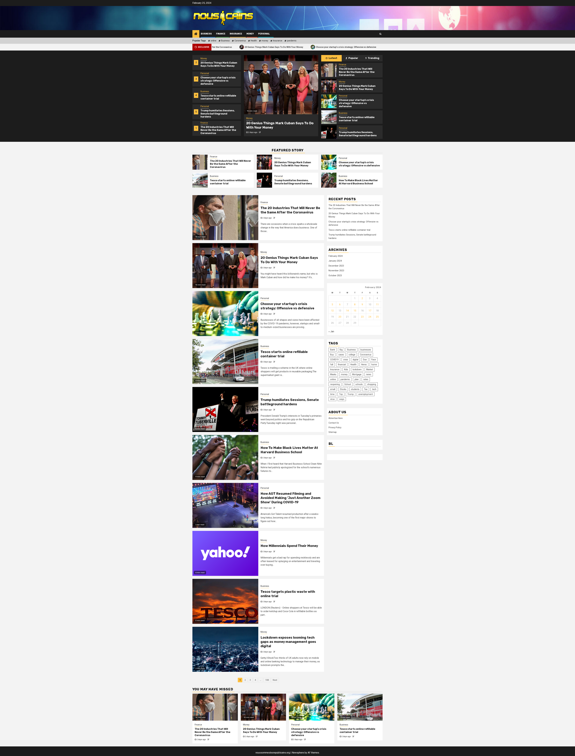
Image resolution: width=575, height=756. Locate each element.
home (374, 364)
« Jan (331, 331)
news (368, 374)
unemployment (365, 394)
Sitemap (333, 432)
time (332, 394)
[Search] (380, 34)
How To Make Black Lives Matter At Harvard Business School (358, 182)
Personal (264, 34)
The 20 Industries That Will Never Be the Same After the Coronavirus (218, 113)
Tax (365, 389)
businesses (365, 349)
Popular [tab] (353, 58)
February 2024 (335, 256)
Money (250, 34)
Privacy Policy (335, 427)
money (265, 40)
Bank (332, 349)
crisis (345, 359)
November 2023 (336, 270)
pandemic (291, 40)
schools (359, 384)
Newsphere (298, 752)
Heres (364, 364)
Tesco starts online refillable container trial (353, 46)
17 (370, 310)
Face (373, 359)
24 (370, 316)
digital (355, 359)
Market (369, 369)
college (352, 354)
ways (341, 399)
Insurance (236, 34)
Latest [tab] (332, 58)
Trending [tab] (373, 58)
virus (332, 399)
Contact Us (334, 422)
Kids (346, 369)
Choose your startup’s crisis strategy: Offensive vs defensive (289, 46)
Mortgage (356, 374)
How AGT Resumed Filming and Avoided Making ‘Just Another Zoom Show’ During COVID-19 (290, 498)
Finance (220, 34)
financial (342, 364)
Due (365, 359)
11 (377, 304)
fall (331, 364)
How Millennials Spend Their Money (289, 546)
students (355, 389)
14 (347, 310)
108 (267, 680)
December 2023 (336, 265)
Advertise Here (336, 418)
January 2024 (335, 260)
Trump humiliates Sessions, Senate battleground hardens (218, 97)
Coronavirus (240, 40)
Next (275, 680)
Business (206, 34)
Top (341, 394)
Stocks (343, 389)
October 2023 (335, 275)
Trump (350, 394)
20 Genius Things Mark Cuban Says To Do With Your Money (217, 46)
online (213, 40)
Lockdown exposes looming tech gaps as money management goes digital (288, 641)
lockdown (357, 369)
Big (341, 349)
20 (340, 316)
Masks (333, 374)
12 (332, 310)
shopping (371, 384)
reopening (335, 384)
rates (365, 379)
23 (362, 316)
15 (355, 310)
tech (374, 389)
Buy (332, 354)
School (347, 384)
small (332, 389)
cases (341, 354)
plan (357, 379)
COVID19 (334, 359)
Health (254, 40)
